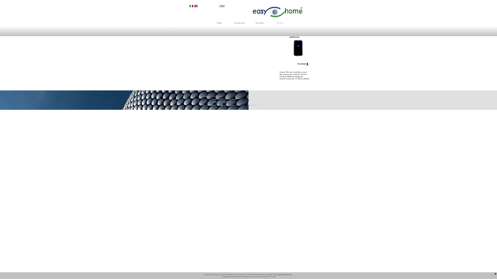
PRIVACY (244, 105)
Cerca (222, 6)
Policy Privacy (287, 275)
